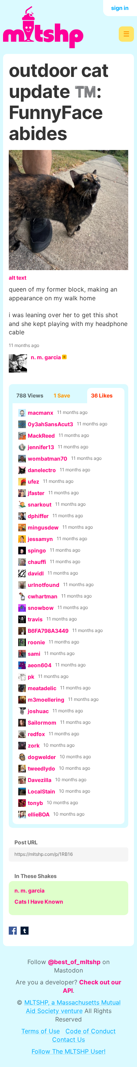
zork (34, 745)
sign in (120, 8)
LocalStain (41, 791)
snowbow (41, 607)
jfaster (36, 493)
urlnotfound (43, 585)
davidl (36, 573)
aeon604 (39, 665)
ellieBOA (38, 814)
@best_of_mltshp (74, 962)
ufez (33, 481)
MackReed (41, 435)
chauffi (37, 562)
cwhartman (42, 596)
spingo (37, 550)
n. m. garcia (46, 357)
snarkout (39, 504)
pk (31, 676)
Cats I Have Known (38, 901)
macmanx (40, 412)
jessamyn (40, 539)
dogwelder (42, 757)
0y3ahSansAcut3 (50, 424)
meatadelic (42, 688)
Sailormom (42, 722)
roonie (36, 642)
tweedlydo (41, 768)
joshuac (38, 711)
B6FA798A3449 (48, 630)
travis (35, 619)
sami (34, 653)
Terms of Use (40, 1031)
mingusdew (43, 527)
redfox (36, 734)
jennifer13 (41, 447)
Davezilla (39, 780)
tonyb (35, 803)
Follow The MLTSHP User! (68, 1051)
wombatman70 (47, 458)
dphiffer (38, 516)
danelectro (42, 470)
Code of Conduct (90, 1031)
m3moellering (46, 699)
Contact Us (68, 1039)
